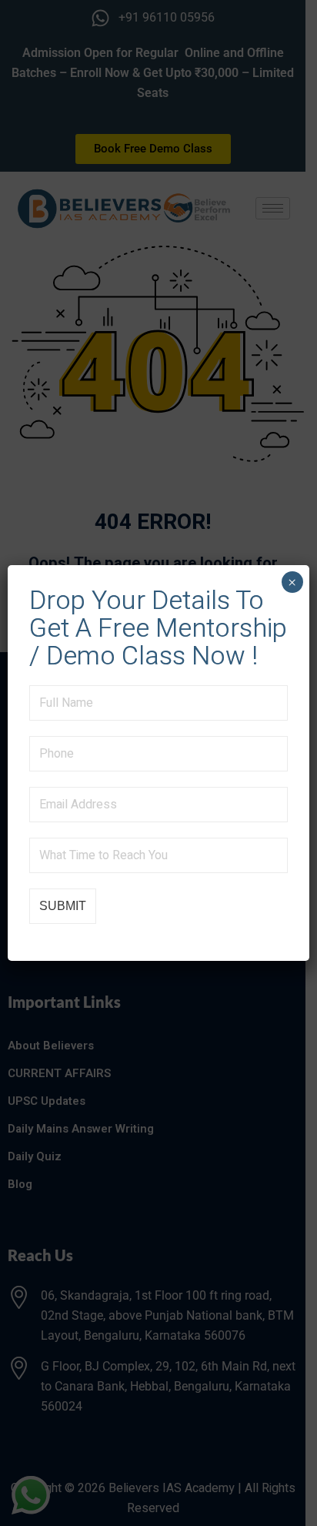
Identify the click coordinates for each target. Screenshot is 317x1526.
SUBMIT (62, 905)
